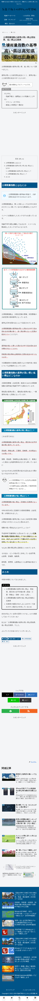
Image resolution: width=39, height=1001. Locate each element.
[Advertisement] (19, 133)
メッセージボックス (29, 990)
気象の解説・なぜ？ (15, 638)
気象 (5, 638)
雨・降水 (6, 641)
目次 (16, 159)
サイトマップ (10, 990)
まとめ (8, 177)
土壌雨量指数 (27, 638)
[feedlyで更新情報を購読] (10, 711)
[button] (25, 700)
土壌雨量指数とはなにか (13, 163)
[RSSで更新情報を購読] (28, 711)
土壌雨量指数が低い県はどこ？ (17, 174)
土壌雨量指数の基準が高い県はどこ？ (19, 171)
